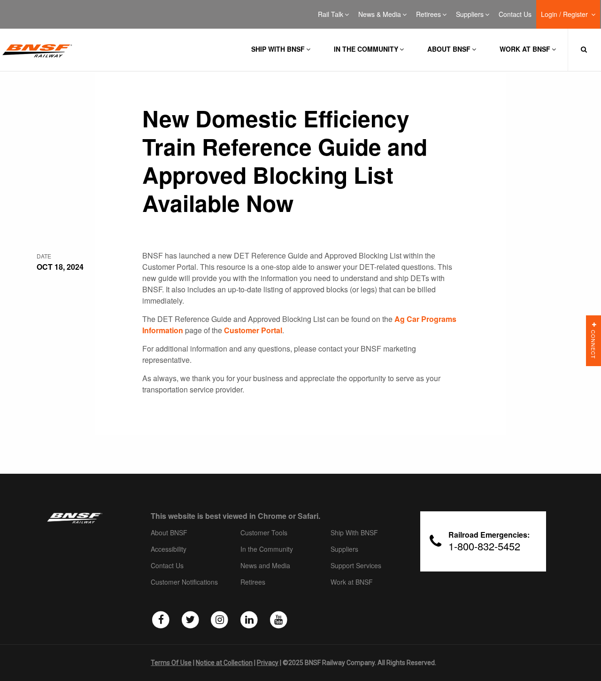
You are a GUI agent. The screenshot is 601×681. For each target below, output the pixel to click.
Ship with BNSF (278, 49)
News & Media (379, 14)
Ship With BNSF (354, 533)
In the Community (366, 49)
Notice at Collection (224, 662)
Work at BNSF (525, 49)
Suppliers (470, 14)
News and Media (265, 566)
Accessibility (168, 549)
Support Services (356, 566)
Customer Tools (263, 533)
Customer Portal (253, 330)
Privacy (267, 662)
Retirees (428, 14)
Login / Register (565, 14)
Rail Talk (330, 14)
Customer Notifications (184, 582)
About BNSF (448, 49)
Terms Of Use (171, 662)
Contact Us (515, 14)
